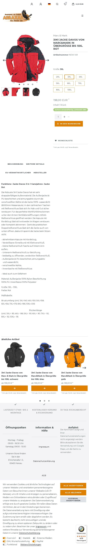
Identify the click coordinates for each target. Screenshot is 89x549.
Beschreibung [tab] (15, 164)
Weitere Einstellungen (30, 544)
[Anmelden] (32, 4)
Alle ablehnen (73, 493)
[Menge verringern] (69, 117)
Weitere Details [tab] (35, 164)
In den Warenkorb (70, 124)
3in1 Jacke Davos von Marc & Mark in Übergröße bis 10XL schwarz (14, 376)
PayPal (40, 541)
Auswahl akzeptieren (73, 499)
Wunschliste (65, 141)
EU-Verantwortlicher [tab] (18, 173)
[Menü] (85, 526)
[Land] (49, 4)
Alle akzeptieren (73, 486)
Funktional (12, 544)
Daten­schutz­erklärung (29, 533)
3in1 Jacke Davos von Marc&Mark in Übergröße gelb (73, 376)
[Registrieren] (41, 4)
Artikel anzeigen (14, 388)
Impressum (41, 526)
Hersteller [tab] (40, 173)
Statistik (26, 538)
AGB (44, 475)
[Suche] (57, 4)
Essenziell (11, 538)
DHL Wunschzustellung (18, 541)
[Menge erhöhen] (64, 117)
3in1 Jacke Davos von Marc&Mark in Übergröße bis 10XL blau (43, 376)
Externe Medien (44, 538)
